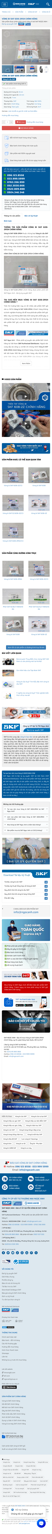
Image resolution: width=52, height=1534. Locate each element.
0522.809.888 (16, 189)
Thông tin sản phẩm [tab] (12, 215)
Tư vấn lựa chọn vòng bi (11, 1299)
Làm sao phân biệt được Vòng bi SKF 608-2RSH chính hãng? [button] (24, 818)
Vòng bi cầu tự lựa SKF (39, 1116)
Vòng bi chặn (19, 1466)
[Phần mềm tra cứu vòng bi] (9, 1387)
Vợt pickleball (16, 1369)
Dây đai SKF (6, 1481)
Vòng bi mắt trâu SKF (34, 1134)
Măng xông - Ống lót (30, 1473)
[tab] (26, 810)
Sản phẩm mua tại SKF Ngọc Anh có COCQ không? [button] (23, 830)
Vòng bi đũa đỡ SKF (10, 1139)
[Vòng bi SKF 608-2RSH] (26, 272)
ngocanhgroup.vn (11, 1379)
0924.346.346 (15, 192)
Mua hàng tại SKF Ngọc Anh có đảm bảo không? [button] (23, 825)
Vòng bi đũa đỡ (7, 1466)
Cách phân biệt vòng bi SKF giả (13, 1446)
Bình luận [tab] (8, 221)
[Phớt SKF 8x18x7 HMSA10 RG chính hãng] (13, 596)
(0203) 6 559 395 (12, 1244)
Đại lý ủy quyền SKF (9, 1273)
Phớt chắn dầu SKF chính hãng (13, 1414)
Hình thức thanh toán (10, 1350)
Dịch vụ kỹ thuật (8, 1296)
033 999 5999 (28, 1054)
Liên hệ (4, 1356)
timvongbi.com (9, 1372)
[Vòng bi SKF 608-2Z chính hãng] (39, 502)
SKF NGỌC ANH (20, 1506)
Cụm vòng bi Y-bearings (29, 1139)
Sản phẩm (19, 12)
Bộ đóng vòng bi (7, 1485)
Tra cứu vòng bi (19, 1489)
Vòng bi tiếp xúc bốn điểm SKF (36, 1121)
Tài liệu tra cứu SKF (9, 1286)
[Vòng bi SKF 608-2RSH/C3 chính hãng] (13, 530)
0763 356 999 (39, 1224)
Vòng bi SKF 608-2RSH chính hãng (19, 18)
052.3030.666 (16, 185)
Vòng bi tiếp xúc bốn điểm (10, 1470)
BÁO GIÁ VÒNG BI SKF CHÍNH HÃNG (28, 1163)
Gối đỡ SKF (17, 1473)
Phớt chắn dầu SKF (37, 1477)
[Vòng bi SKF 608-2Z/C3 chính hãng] (13, 475)
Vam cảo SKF (44, 1481)
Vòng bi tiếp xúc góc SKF (12, 1121)
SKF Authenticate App (20, 1492)
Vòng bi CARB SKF (9, 1148)
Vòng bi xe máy (26, 1148)
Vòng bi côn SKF (9, 1130)
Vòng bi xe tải (20, 1143)
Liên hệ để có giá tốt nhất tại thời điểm (22, 111)
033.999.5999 (16, 178)
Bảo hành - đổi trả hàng (11, 1340)
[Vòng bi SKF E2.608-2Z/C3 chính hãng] (13, 502)
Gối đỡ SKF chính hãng (10, 1404)
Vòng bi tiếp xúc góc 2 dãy (12, 1125)
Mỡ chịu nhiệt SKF (8, 1477)
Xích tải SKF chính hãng (11, 1417)
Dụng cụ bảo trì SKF (23, 1477)
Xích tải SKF (17, 1481)
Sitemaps (5, 1353)
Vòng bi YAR (25, 1470)
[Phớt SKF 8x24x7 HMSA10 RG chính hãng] (39, 596)
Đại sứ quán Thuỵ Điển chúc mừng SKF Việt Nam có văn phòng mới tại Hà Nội (32, 660)
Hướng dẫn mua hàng (10, 115)
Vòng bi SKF (32, 12)
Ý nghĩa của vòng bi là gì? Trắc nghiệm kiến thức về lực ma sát (32, 694)
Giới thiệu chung (8, 1276)
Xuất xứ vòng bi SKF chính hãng (14, 1449)
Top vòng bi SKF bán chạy (37, 1492)
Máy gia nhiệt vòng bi (30, 1481)
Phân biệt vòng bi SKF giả (38, 1485)
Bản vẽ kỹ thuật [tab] (31, 215)
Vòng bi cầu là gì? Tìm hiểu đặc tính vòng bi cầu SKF (32, 682)
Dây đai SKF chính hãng (11, 1410)
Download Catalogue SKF (11, 1289)
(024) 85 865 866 (14, 1051)
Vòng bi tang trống (29, 1462)
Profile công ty (7, 1280)
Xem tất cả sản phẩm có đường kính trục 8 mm (26, 647)
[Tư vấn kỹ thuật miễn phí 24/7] (26, 713)
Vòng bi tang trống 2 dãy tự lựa (30, 1130)
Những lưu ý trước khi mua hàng (14, 1360)
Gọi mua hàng (26, 128)
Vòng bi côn (16, 1462)
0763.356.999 (15, 182)
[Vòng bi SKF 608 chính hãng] (39, 475)
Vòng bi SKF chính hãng (11, 1401)
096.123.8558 (15, 175)
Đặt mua (21, 122)
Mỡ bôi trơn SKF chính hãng (12, 1407)
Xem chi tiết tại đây (10, 795)
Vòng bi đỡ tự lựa (43, 1462)
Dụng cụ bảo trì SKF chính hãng (14, 1420)
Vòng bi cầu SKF (21, 1116)
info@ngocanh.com (26, 912)
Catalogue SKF (7, 1489)
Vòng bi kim (7, 1143)
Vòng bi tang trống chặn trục (13, 1134)
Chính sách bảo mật (9, 1337)
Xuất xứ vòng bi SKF (22, 1485)
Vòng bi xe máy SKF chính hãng (14, 1423)
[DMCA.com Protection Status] (8, 1327)
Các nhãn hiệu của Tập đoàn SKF (28, 670)
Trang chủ (6, 12)
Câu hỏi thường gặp (9, 1343)
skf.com (7, 1376)
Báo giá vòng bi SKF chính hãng (14, 1293)
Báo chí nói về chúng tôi (11, 1283)
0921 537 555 (39, 1234)
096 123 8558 (15, 1054)
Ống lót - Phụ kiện (36, 1143)
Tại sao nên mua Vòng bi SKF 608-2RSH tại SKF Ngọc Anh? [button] (24, 810)
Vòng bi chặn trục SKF (34, 1125)
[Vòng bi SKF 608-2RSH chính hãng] (13, 568)
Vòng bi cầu (6, 1462)
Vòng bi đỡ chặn (31, 1466)
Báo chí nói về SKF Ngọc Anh (11, 1496)
